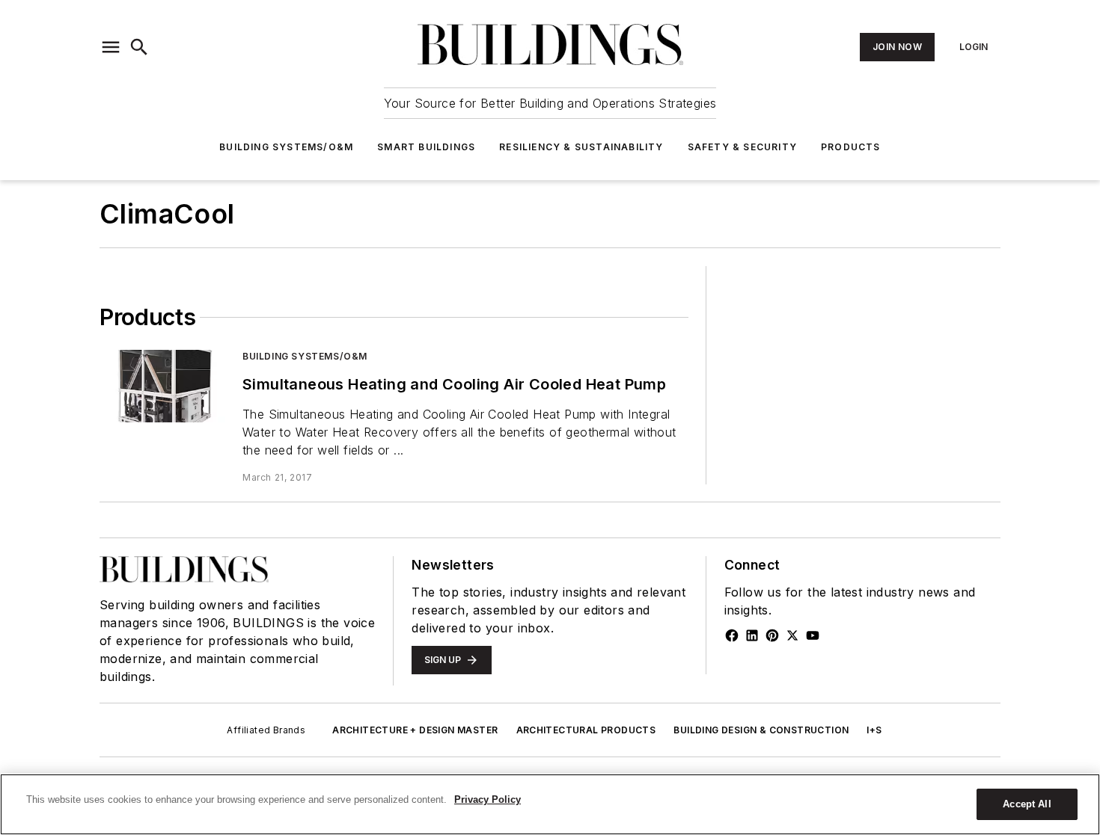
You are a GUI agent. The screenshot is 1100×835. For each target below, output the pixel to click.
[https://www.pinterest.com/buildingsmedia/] (772, 635)
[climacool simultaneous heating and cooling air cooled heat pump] (165, 386)
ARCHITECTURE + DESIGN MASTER (415, 730)
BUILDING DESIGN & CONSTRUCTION (761, 730)
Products (851, 146)
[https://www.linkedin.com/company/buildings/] (752, 635)
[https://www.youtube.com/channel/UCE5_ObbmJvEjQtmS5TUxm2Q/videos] (812, 635)
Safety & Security (742, 146)
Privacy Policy (487, 799)
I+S (874, 730)
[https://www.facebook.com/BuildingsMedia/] (731, 635)
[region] (550, 804)
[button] (111, 47)
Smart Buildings (426, 146)
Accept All (1027, 804)
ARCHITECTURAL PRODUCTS (586, 730)
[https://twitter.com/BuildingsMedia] (792, 635)
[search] (139, 47)
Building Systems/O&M (286, 146)
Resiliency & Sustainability (581, 146)
